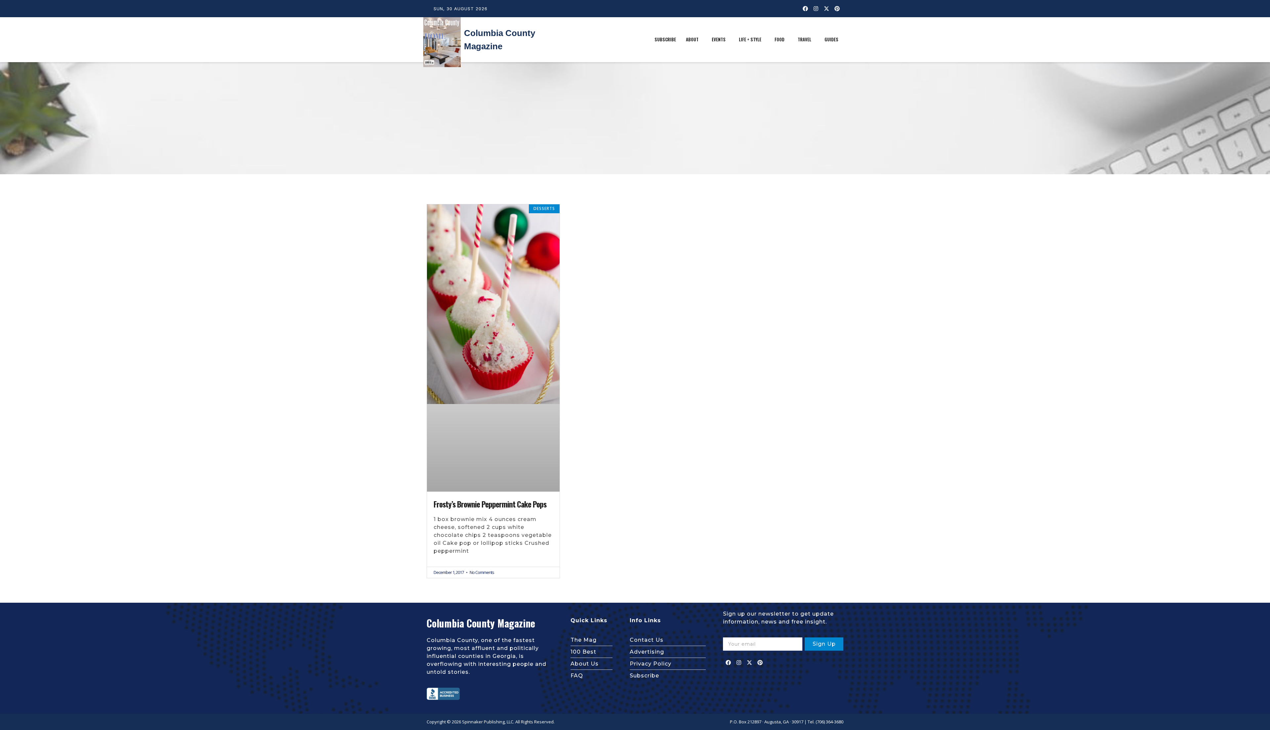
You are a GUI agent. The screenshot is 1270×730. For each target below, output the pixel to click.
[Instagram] (816, 8)
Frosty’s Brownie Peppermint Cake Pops (490, 504)
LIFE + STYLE (750, 39)
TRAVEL (804, 39)
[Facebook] (805, 8)
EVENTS (719, 39)
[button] (694, 39)
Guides (831, 39)
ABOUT (692, 39)
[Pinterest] (837, 8)
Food (779, 39)
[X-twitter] (826, 8)
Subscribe (665, 39)
